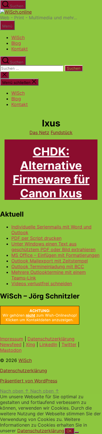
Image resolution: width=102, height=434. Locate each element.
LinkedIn (48, 344)
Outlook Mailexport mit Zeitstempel (49, 261)
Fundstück (62, 132)
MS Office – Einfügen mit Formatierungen (55, 255)
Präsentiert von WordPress (28, 381)
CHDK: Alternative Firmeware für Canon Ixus (51, 172)
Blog (16, 43)
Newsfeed (11, 344)
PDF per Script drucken (36, 238)
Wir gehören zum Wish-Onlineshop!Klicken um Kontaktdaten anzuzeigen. (40, 315)
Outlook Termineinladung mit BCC (47, 266)
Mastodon (11, 350)
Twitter (68, 344)
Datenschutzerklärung (51, 339)
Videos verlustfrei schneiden (41, 283)
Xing (30, 344)
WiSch (18, 37)
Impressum (11, 339)
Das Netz (39, 132)
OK (69, 431)
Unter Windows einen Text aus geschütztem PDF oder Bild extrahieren (53, 246)
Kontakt (19, 49)
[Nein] (76, 432)
